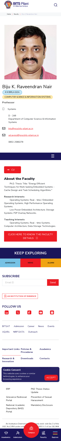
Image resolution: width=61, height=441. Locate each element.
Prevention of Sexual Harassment (41, 399)
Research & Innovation (8, 360)
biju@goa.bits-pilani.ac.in (20, 128)
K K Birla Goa (12, 92)
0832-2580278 (15, 141)
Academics (45, 349)
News (41, 326)
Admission (19, 326)
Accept (51, 377)
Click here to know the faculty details (30, 236)
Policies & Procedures (27, 351)
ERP (8, 388)
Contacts (45, 358)
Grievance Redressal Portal (16, 399)
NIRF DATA (18, 331)
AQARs (6, 331)
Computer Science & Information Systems (28, 97)
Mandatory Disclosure (42, 405)
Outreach (33, 331)
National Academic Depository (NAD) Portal (15, 408)
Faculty (16, 14)
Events (51, 326)
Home (9, 14)
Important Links (11, 349)
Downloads (27, 358)
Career (31, 326)
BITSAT (6, 326)
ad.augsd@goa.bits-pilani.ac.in (23, 135)
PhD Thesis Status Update (40, 390)
